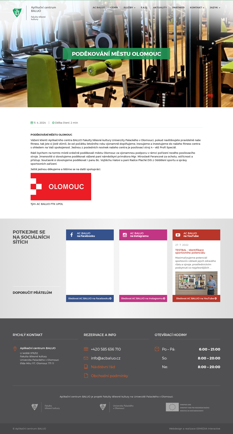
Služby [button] (129, 7)
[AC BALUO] (34, 5)
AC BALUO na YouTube (195, 298)
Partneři (178, 7)
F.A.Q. (144, 7)
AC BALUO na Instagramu (142, 298)
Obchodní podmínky (109, 375)
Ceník (114, 7)
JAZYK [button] (214, 7)
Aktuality (160, 7)
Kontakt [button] (196, 7)
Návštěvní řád (103, 367)
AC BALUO (99, 7)
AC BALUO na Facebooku (88, 298)
